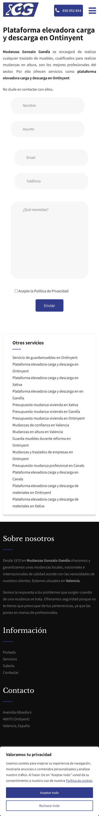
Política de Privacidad (51, 291)
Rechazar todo (49, 805)
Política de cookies (79, 780)
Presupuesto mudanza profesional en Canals (48, 465)
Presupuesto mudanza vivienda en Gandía (46, 411)
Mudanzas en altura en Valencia (37, 431)
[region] (49, 781)
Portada (9, 652)
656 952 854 (71, 10)
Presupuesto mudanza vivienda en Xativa (45, 404)
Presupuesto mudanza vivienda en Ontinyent (48, 418)
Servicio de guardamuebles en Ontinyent (44, 357)
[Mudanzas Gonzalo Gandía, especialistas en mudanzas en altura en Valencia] (21, 9)
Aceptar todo (49, 792)
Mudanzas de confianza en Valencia (40, 425)
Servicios (10, 659)
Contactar (11, 672)
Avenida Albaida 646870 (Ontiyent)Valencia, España (17, 719)
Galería (8, 665)
